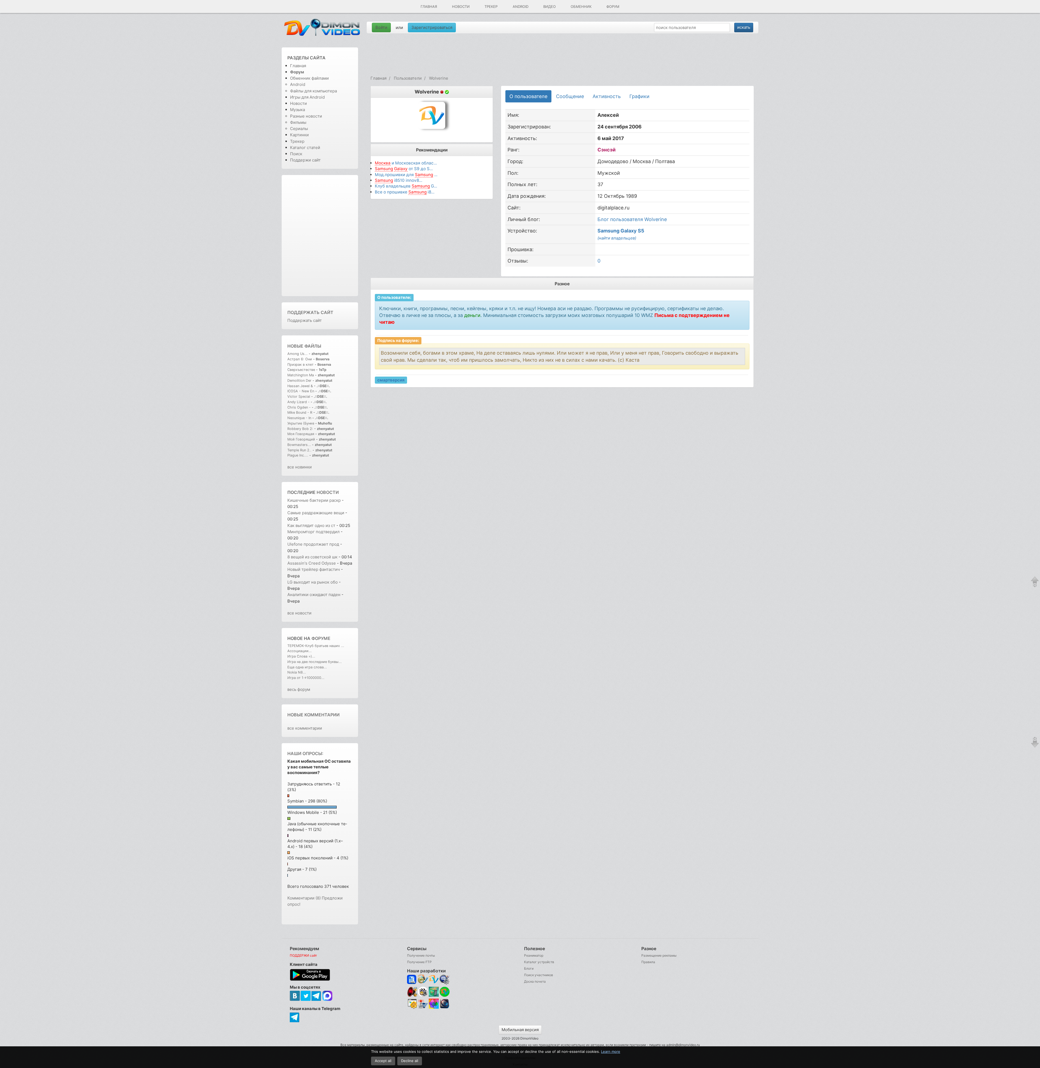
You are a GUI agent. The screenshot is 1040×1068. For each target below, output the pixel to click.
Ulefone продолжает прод (313, 544)
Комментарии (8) (304, 898)
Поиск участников (538, 975)
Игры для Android (307, 97)
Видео (549, 6)
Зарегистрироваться (431, 27)
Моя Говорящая (301, 434)
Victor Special (298, 396)
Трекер (491, 6)
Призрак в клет (300, 365)
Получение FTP (419, 962)
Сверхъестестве (301, 370)
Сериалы (299, 128)
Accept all (383, 1061)
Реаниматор (533, 955)
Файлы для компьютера (313, 90)
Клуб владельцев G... (406, 186)
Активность (607, 96)
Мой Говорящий (301, 439)
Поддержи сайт (305, 160)
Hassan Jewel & (300, 386)
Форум (612, 6)
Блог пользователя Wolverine (632, 219)
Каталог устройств (539, 962)
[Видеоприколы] (423, 995)
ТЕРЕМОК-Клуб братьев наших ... (315, 646)
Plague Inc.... (297, 455)
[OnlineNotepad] (412, 980)
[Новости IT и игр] (423, 1008)
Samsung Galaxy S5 (620, 231)
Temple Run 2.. (299, 450)
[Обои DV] (434, 1008)
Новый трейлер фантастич (313, 569)
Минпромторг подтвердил (314, 531)
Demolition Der (299, 380)
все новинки (299, 467)
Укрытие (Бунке (300, 423)
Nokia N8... (296, 672)
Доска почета (535, 981)
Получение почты (421, 955)
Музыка (297, 109)
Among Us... (297, 354)
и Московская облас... (406, 163)
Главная (429, 6)
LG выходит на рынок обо (312, 582)
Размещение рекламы (659, 955)
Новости (461, 6)
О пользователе (528, 96)
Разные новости (306, 116)
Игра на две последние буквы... (314, 662)
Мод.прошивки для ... (406, 174)
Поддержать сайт (310, 312)
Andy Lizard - (299, 402)
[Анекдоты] (434, 995)
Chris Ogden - (299, 407)
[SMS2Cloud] (445, 980)
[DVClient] (434, 980)
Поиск (296, 153)
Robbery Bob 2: (300, 429)
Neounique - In (299, 418)
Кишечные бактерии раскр (314, 500)
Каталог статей (305, 147)
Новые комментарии (313, 714)
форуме (320, 638)
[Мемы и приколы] (423, 980)
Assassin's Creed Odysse (311, 563)
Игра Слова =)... (301, 656)
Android (520, 6)
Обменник (581, 6)
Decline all (409, 1061)
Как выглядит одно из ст (311, 525)
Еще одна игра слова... (307, 667)
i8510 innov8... (398, 180)
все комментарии (304, 728)
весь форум (298, 689)
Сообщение (570, 96)
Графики (639, 96)
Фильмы (298, 122)
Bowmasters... (299, 445)
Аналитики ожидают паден (313, 594)
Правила (648, 962)
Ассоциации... (299, 651)
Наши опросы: (305, 753)
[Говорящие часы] (412, 992)
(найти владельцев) (616, 238)
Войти (381, 27)
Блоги (529, 968)
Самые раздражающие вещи (315, 512)
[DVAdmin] (412, 1004)
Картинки (299, 134)
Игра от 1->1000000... (305, 678)
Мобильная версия (520, 1029)
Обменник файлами (309, 78)
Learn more (610, 1051)
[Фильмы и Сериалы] (445, 1008)
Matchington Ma (300, 375)
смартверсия (391, 380)
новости (328, 492)
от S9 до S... (404, 168)
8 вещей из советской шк (312, 556)
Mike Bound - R (299, 412)
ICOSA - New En (300, 391)
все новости (299, 613)
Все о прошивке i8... (404, 192)
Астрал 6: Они (300, 359)
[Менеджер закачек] (445, 992)
